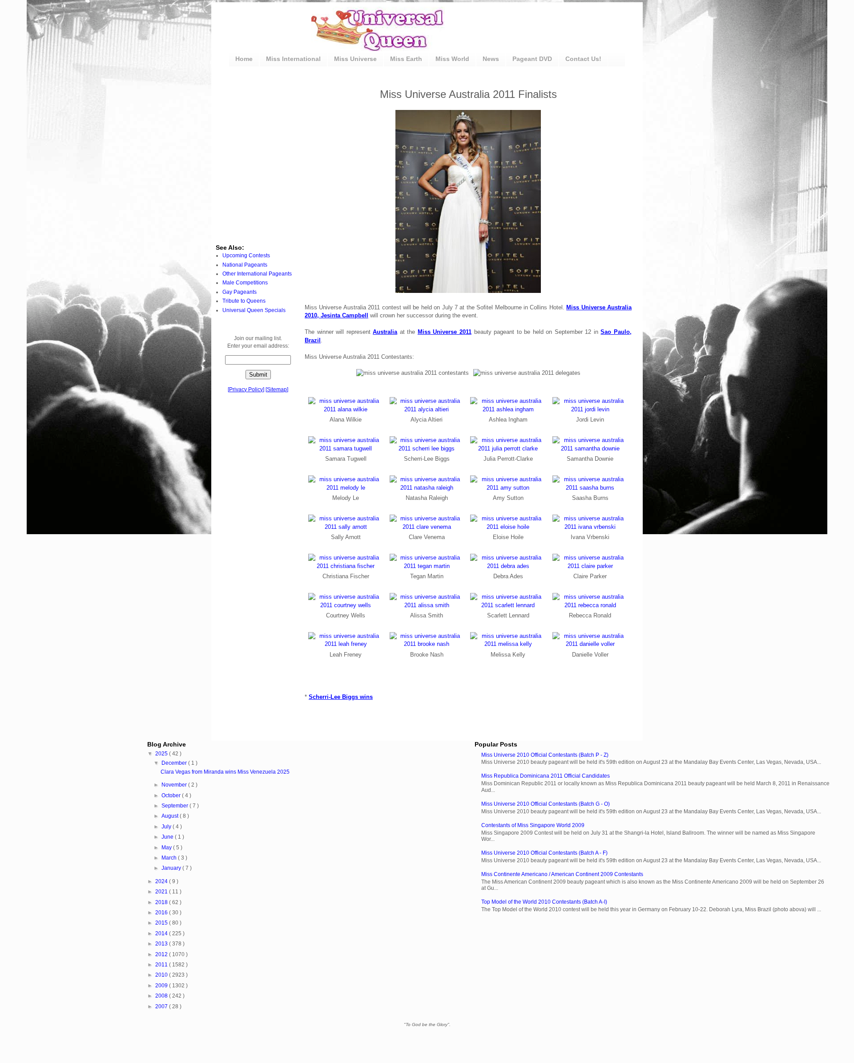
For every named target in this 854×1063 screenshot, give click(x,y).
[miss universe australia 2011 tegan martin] (426, 566)
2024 (162, 881)
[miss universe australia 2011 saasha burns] (590, 487)
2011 (162, 965)
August (170, 816)
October (171, 795)
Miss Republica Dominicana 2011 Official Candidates (545, 776)
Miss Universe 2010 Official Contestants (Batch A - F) (544, 853)
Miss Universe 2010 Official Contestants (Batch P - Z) (544, 755)
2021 (162, 892)
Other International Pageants (257, 274)
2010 (162, 975)
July (167, 827)
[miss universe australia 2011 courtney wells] (346, 605)
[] (246, 389)
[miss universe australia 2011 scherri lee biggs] (426, 448)
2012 (162, 954)
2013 (162, 944)
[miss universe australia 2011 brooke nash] (426, 644)
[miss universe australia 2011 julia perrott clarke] (508, 448)
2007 (162, 1006)
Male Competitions (245, 283)
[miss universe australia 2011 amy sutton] (508, 487)
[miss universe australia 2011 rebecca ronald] (590, 605)
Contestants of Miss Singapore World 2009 (532, 825)
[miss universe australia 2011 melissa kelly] (508, 644)
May (167, 847)
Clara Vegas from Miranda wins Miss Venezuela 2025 (225, 772)
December (174, 763)
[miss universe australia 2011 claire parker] (590, 566)
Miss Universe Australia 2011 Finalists (468, 94)
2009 (162, 985)
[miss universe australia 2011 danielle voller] (590, 644)
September (175, 806)
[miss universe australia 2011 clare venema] (426, 526)
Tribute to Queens (244, 301)
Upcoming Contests (246, 255)
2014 (162, 933)
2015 (162, 923)
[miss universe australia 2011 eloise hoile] (508, 526)
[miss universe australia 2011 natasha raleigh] (426, 487)
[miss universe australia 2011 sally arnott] (346, 526)
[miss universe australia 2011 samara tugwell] (346, 448)
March (169, 858)
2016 (162, 912)
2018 (162, 902)
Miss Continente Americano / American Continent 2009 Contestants (562, 874)
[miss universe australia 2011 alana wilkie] (346, 409)
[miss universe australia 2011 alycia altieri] (426, 409)
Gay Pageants (239, 292)
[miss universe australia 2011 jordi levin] (590, 409)
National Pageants (244, 265)
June (168, 837)
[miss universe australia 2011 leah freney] (346, 644)
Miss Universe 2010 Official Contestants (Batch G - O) (545, 804)
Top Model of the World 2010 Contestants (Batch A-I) (544, 902)
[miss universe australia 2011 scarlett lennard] (508, 605)
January (171, 868)
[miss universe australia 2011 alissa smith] (426, 605)
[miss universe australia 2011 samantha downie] (590, 448)
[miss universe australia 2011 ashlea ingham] (508, 409)
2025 (162, 754)
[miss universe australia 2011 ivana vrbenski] (590, 526)
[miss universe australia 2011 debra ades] (508, 566)
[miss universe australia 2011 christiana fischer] (346, 566)
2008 (162, 996)
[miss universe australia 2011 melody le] (346, 487)
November (174, 785)
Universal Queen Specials (254, 310)
